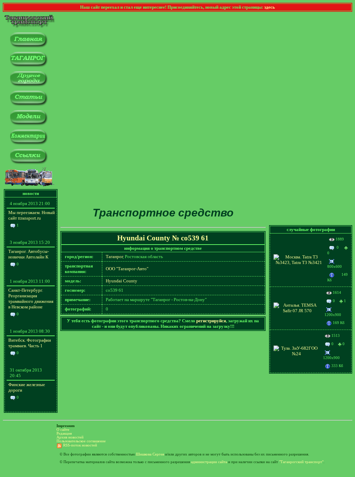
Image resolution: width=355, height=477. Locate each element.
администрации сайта (209, 462)
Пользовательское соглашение (81, 441)
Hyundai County (121, 280)
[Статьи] (28, 105)
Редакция (64, 433)
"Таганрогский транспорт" (301, 462)
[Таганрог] (28, 66)
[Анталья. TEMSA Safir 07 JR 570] (297, 310)
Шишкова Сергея (150, 454)
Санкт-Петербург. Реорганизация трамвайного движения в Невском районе (30, 298)
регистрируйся (211, 320)
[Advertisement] (163, 152)
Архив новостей (70, 437)
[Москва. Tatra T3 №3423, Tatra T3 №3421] (299, 262)
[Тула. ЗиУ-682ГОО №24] (297, 353)
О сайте (63, 430)
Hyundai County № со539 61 (163, 238)
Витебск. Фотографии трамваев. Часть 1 (29, 343)
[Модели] (28, 124)
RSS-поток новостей (80, 445)
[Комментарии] (28, 143)
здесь (269, 7)
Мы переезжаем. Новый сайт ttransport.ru (31, 215)
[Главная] (28, 46)
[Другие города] (28, 85)
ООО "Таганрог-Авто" (127, 268)
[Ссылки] (28, 163)
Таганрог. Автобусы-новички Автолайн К (28, 254)
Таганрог (114, 256)
